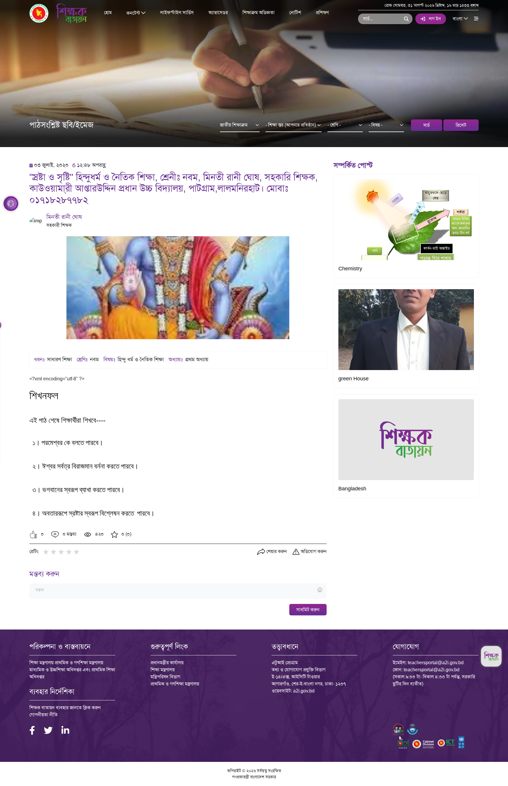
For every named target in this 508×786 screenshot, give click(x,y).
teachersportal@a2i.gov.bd (436, 662)
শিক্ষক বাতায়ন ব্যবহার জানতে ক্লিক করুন (65, 707)
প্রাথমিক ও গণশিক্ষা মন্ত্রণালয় (175, 683)
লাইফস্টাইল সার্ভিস (177, 12)
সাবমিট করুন (308, 609)
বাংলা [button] (458, 18)
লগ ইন (435, 18)
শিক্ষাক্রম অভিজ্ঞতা (259, 12)
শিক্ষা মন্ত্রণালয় (163, 669)
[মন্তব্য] (178, 590)
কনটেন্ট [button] (133, 12)
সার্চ (426, 125)
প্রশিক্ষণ (322, 12)
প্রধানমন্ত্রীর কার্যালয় (167, 662)
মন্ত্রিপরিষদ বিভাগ (165, 676)
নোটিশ (295, 12)
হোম (108, 12)
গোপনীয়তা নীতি (43, 714)
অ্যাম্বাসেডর (218, 12)
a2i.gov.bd (304, 690)
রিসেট (461, 125)
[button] (33, 534)
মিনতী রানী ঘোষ (64, 217)
